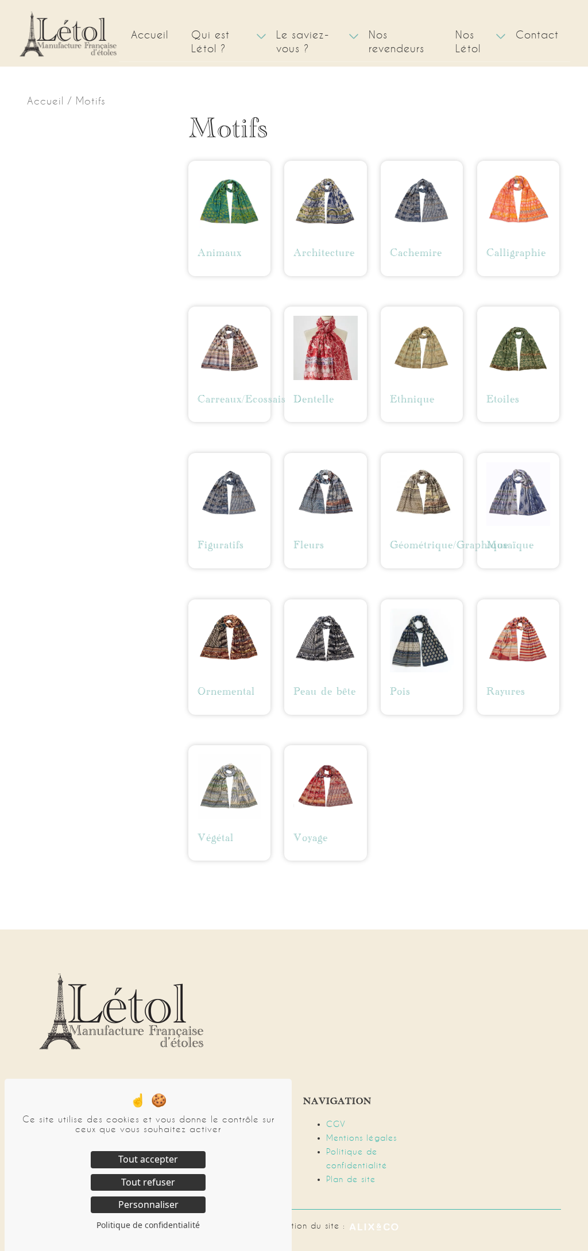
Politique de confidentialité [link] (148, 1224)
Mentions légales (361, 1137)
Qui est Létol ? (210, 42)
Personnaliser (148, 1204)
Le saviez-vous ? (302, 42)
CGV (336, 1124)
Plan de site (351, 1179)
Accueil (149, 35)
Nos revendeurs (396, 42)
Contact (537, 35)
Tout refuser (148, 1182)
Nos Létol (468, 42)
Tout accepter (148, 1159)
